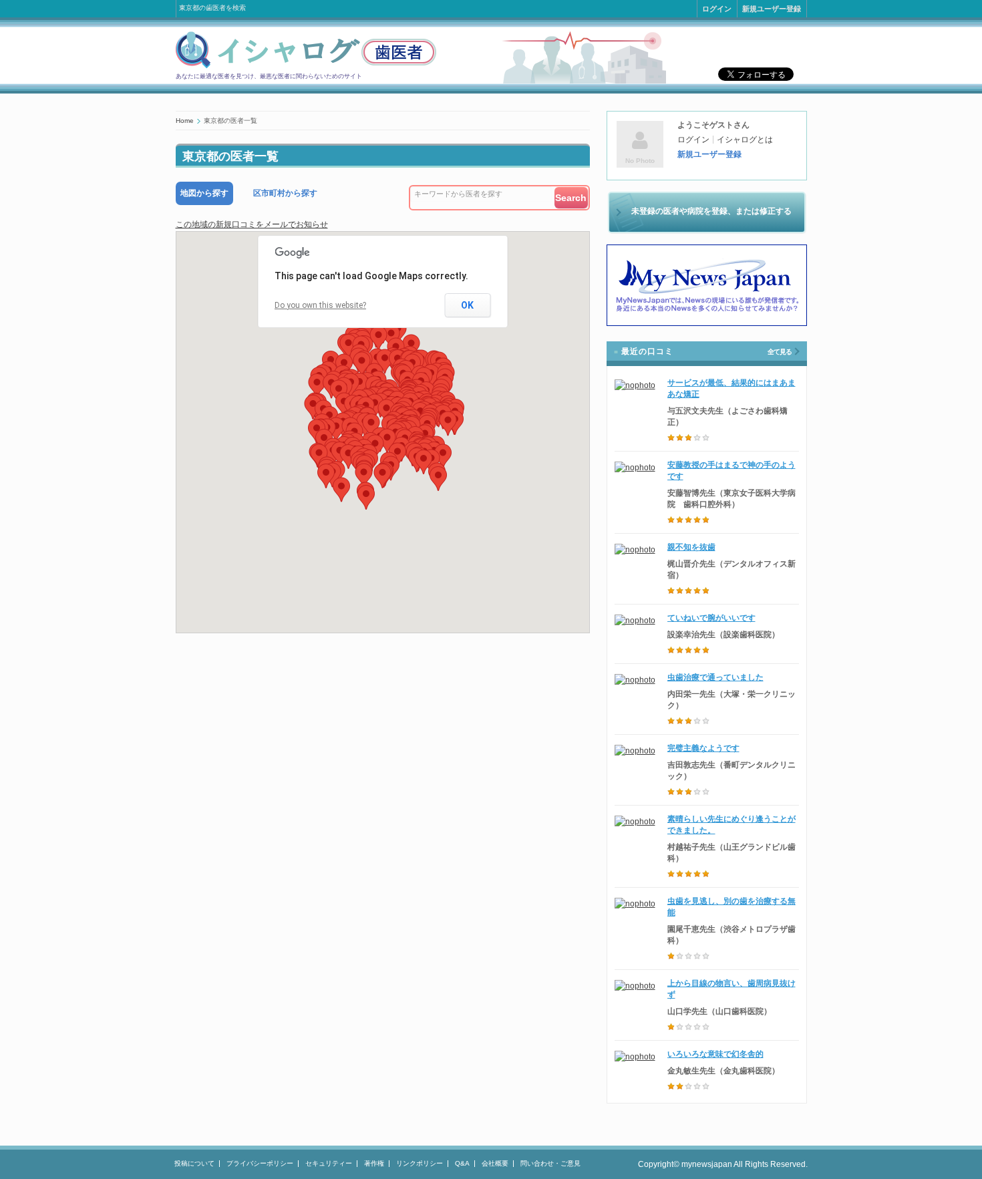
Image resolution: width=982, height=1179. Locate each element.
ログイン (716, 9)
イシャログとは (745, 139)
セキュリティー (328, 1163)
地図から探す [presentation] (204, 193)
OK (467, 305)
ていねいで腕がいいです (711, 618)
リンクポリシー (419, 1163)
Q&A (462, 1163)
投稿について (194, 1163)
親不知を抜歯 (691, 547)
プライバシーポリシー (259, 1163)
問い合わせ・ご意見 (550, 1163)
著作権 (374, 1163)
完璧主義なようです (703, 748)
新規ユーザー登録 (771, 9)
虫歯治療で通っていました (715, 677)
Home (185, 120)
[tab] (204, 193)
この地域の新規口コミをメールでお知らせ (252, 224)
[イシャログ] (306, 66)
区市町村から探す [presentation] (285, 193)
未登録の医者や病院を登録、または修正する (711, 211)
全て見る (780, 351)
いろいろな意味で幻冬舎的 (715, 1054)
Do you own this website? (320, 305)
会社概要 (495, 1163)
